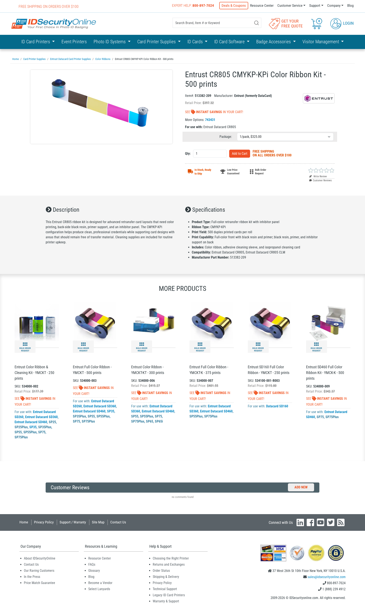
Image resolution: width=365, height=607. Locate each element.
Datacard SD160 (277, 406)
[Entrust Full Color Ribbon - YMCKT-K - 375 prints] (212, 322)
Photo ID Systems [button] (110, 41)
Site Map (98, 522)
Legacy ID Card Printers (169, 595)
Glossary (94, 571)
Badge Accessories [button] (274, 41)
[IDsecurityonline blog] (341, 522)
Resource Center (262, 5)
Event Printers (74, 41)
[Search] (256, 22)
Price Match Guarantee (39, 583)
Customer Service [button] (289, 5)
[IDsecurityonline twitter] (330, 522)
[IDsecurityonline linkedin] (300, 522)
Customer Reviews (322, 180)
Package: (225, 137)
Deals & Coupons (234, 5)
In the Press (32, 577)
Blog (350, 5)
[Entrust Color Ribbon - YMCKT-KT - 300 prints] (153, 322)
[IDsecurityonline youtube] (320, 522)
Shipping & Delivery (166, 577)
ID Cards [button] (195, 41)
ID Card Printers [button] (36, 41)
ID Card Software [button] (230, 41)
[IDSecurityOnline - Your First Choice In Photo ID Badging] (53, 24)
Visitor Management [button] (321, 41)
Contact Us (118, 522)
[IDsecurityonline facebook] (310, 522)
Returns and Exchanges (169, 564)
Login (348, 23)
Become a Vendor (100, 583)
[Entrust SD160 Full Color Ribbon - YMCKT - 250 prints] (270, 322)
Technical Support (165, 589)
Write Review (320, 176)
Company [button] (333, 5)
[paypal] (336, 553)
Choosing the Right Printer (171, 558)
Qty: (188, 154)
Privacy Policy (44, 522)
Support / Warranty (73, 522)
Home (23, 522)
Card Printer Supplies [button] (157, 41)
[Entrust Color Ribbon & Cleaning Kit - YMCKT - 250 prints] (37, 322)
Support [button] (314, 5)
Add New (301, 487)
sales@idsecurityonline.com (327, 577)
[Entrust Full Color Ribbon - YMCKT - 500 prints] (95, 322)
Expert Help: (193, 5)
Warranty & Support (166, 601)
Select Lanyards (99, 589)
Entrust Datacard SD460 (31, 422)
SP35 (33, 427)
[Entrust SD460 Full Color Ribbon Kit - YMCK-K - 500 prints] (328, 322)
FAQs (91, 564)
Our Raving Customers (39, 571)
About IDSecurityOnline (39, 558)
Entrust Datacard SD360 (41, 417)
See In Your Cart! (214, 112)
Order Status (161, 571)
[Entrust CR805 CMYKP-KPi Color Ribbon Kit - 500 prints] (101, 107)
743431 (210, 120)
